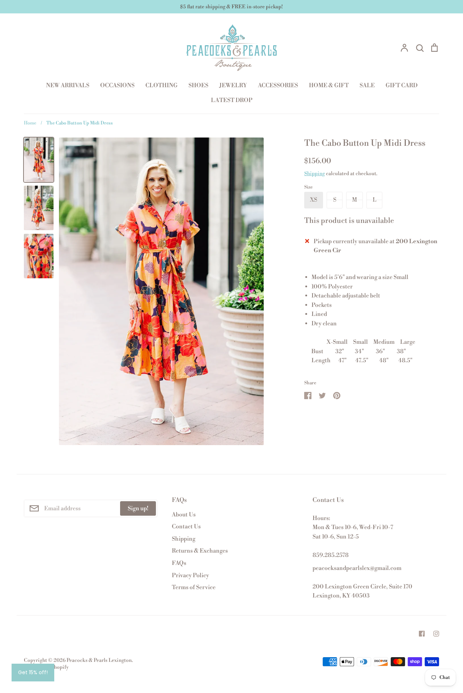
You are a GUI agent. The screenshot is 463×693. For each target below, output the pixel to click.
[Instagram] (436, 633)
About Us (184, 514)
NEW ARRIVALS (67, 85)
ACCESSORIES (278, 85)
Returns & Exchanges (200, 550)
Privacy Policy (190, 575)
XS (313, 199)
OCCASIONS (117, 85)
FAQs (179, 563)
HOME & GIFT (329, 85)
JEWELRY (233, 85)
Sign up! (138, 508)
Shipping (314, 173)
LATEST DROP (231, 100)
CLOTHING (161, 85)
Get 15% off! (33, 672)
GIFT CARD (401, 85)
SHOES (198, 85)
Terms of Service (194, 587)
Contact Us (186, 526)
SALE (367, 85)
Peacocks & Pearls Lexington (99, 660)
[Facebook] (422, 633)
